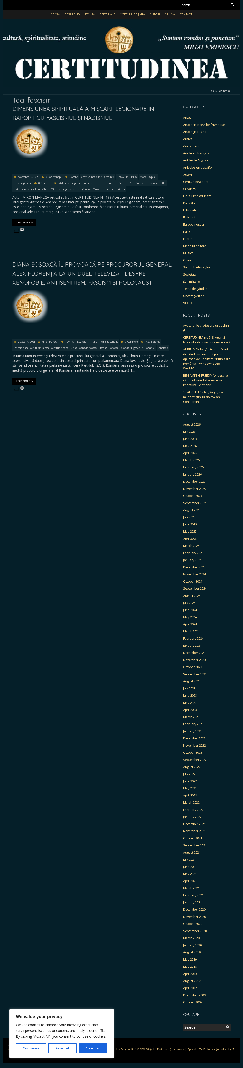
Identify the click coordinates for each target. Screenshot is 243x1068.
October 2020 (192, 924)
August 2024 (192, 595)
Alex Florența (153, 341)
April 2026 (190, 453)
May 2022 (190, 788)
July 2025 (189, 517)
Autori (155, 14)
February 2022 (193, 809)
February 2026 (193, 467)
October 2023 (192, 667)
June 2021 (190, 866)
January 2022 (192, 817)
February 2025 (193, 553)
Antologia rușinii (194, 132)
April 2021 (190, 881)
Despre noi (72, 14)
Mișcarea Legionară (80, 189)
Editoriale (107, 14)
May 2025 (190, 531)
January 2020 (192, 945)
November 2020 (194, 916)
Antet (187, 117)
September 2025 (195, 503)
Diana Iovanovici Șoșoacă (84, 348)
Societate (190, 274)
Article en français (196, 153)
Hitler (162, 183)
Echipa (90, 14)
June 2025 (190, 524)
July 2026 (189, 431)
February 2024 (193, 638)
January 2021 (192, 902)
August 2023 (192, 681)
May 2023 (190, 702)
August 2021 (192, 852)
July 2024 (189, 603)
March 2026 (191, 460)
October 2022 (192, 752)
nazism (110, 189)
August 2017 (192, 981)
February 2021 (193, 895)
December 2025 (194, 481)
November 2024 (194, 574)
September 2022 (195, 759)
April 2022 (190, 795)
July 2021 (189, 859)
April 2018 (190, 973)
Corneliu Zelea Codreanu (133, 183)
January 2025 (192, 560)
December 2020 (194, 909)
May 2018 (190, 966)
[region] (61, 1033)
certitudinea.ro (108, 183)
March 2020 (191, 938)
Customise (31, 1048)
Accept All (92, 1048)
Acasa (55, 14)
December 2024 (194, 567)
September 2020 (195, 931)
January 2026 (192, 474)
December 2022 (194, 738)
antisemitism (21, 348)
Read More (23, 222)
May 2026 (190, 446)
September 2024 (195, 588)
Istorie (143, 177)
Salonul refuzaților (196, 267)
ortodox (121, 189)
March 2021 (191, 888)
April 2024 (190, 624)
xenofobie (163, 348)
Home (212, 90)
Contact (186, 14)
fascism (153, 183)
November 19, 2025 (28, 177)
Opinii (152, 177)
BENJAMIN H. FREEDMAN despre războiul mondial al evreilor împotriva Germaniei (205, 380)
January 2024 (192, 645)
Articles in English (195, 160)
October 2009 (192, 1002)
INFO (134, 177)
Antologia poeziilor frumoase (204, 124)
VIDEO (187, 303)
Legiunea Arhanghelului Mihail (31, 189)
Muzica (188, 253)
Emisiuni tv (190, 217)
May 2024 (190, 617)
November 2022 (194, 745)
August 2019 (192, 952)
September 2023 (195, 674)
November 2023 (194, 660)
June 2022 (190, 781)
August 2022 (192, 767)
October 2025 (192, 496)
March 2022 (191, 802)
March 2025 (191, 546)
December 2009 (194, 995)
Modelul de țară (132, 14)
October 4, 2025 (26, 341)
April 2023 (190, 710)
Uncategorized (193, 296)
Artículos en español (198, 167)
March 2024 (191, 631)
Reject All (62, 1048)
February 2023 (193, 724)
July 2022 (189, 774)
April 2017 (190, 988)
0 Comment (44, 183)
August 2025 (192, 510)
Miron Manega (53, 177)
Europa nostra (193, 224)
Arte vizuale (191, 146)
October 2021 (192, 838)
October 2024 (192, 581)
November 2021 (194, 831)
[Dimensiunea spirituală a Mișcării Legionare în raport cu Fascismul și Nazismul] (30, 127)
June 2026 (190, 439)
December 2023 (194, 653)
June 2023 (190, 695)
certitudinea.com (88, 183)
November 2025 (194, 488)
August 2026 (192, 424)
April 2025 (190, 538)
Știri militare (191, 281)
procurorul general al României (138, 348)
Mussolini (98, 189)
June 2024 (190, 610)
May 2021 (190, 874)
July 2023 (189, 688)
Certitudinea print (91, 177)
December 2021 (194, 824)
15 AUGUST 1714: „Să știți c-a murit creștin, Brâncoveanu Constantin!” (203, 397)
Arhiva (170, 14)
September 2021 (195, 845)
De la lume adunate (197, 196)
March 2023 (191, 717)
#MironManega (67, 183)
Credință (109, 177)
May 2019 (190, 959)
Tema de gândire (23, 183)
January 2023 (192, 731)
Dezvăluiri (123, 177)
